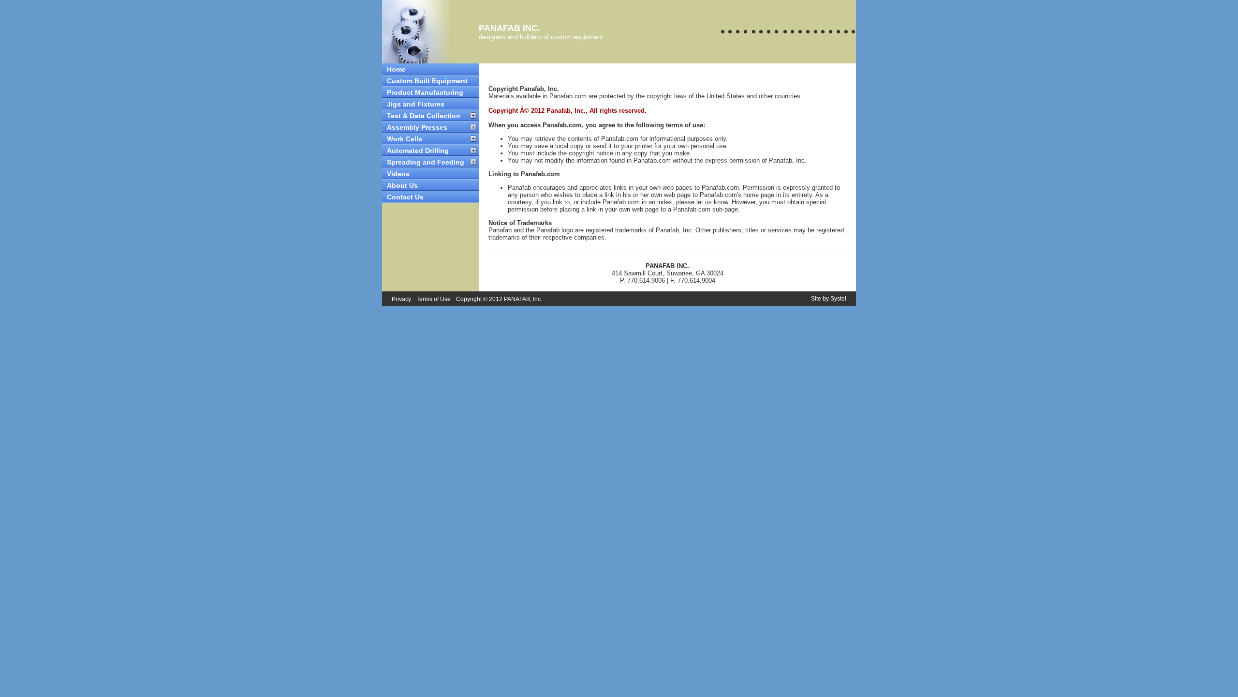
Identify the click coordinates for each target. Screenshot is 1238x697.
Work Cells (404, 139)
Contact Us (405, 197)
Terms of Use (433, 299)
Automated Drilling (418, 150)
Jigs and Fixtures (415, 104)
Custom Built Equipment (427, 81)
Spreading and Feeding (425, 162)
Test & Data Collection (423, 116)
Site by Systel (828, 298)
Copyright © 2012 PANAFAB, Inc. (499, 299)
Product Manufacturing (425, 92)
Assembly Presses (417, 127)
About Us (402, 185)
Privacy (401, 299)
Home (396, 69)
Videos (398, 174)
